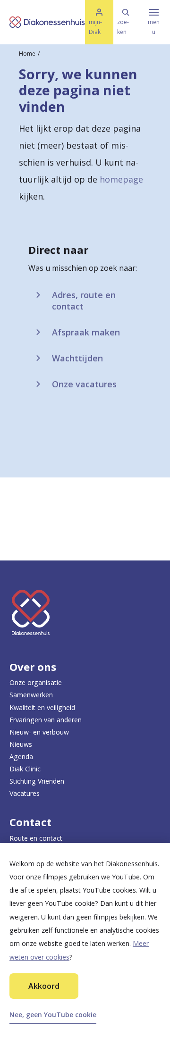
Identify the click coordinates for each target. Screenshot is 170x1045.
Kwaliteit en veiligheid (42, 707)
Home (27, 54)
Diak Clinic (25, 768)
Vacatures (24, 793)
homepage (121, 179)
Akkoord (44, 986)
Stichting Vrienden (36, 781)
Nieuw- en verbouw (39, 731)
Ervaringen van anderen (45, 719)
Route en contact (35, 838)
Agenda (21, 756)
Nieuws (20, 744)
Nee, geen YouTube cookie (52, 1014)
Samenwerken (31, 694)
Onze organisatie (35, 682)
